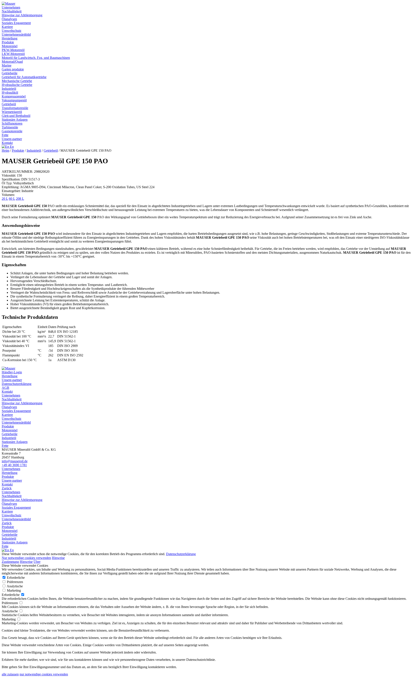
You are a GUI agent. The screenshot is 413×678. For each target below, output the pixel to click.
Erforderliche (15, 577)
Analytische (14, 586)
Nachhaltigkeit (12, 11)
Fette (5, 135)
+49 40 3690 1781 (14, 465)
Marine (6, 65)
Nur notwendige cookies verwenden (26, 558)
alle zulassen (10, 674)
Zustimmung (10, 561)
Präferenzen (14, 582)
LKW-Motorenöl (13, 54)
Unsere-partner (12, 139)
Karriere (7, 27)
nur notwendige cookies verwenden (44, 674)
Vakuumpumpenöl (14, 100)
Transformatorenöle (15, 108)
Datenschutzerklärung (16, 384)
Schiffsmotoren (12, 123)
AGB (5, 387)
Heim (5, 150)
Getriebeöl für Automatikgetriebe (24, 77)
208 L (20, 198)
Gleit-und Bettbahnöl (16, 116)
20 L (5, 198)
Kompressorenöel (14, 96)
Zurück (7, 488)
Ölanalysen (9, 19)
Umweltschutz (11, 30)
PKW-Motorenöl (13, 50)
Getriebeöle (9, 73)
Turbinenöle (10, 127)
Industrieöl (9, 88)
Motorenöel (9, 46)
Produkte (8, 42)
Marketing (13, 590)
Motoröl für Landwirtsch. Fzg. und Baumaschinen (36, 58)
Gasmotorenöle (12, 131)
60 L (12, 198)
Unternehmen (11, 7)
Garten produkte (13, 69)
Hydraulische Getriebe (17, 85)
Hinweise (58, 558)
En (11, 146)
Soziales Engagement (16, 23)
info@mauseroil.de (15, 461)
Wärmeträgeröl (12, 112)
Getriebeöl (9, 104)
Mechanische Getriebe (17, 81)
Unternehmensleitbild (16, 34)
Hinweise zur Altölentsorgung (22, 15)
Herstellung (9, 38)
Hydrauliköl (10, 92)
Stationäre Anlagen (15, 119)
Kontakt (7, 143)
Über (37, 561)
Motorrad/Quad (12, 61)
